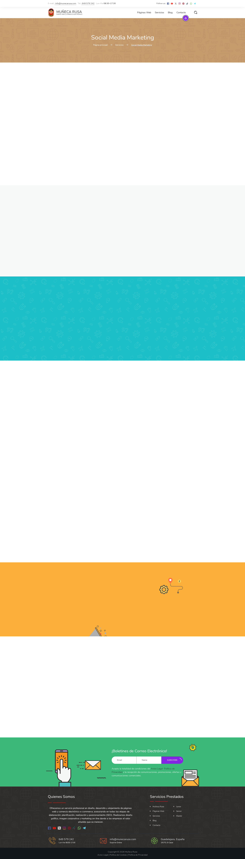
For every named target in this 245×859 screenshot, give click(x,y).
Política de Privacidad (138, 855)
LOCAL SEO (85, 411)
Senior (179, 811)
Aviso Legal (157, 768)
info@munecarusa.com (65, 3)
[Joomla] (120, 534)
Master (179, 816)
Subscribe (172, 760)
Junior (178, 806)
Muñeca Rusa (158, 806)
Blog (170, 12)
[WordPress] (114, 534)
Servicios (159, 12)
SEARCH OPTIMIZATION (73, 450)
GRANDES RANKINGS (172, 318)
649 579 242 (87, 3)
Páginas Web (144, 12)
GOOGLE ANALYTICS (160, 493)
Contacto (181, 12)
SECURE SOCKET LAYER (122, 450)
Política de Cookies (118, 855)
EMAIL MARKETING (160, 411)
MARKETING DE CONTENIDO (72, 318)
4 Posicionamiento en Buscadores (137, 606)
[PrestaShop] (126, 534)
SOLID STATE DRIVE (85, 493)
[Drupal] (131, 534)
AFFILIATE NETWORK (172, 450)
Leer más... (84, 424)
